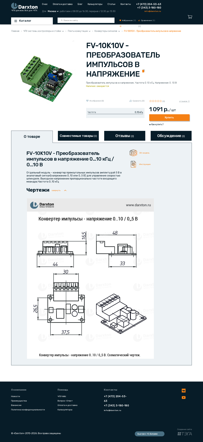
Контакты (126, 4)
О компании (18, 389)
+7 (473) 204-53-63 (148, 4)
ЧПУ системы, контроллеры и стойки (42, 31)
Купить (169, 117)
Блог (80, 4)
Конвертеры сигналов (106, 31)
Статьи (111, 4)
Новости (15, 396)
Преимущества (19, 400)
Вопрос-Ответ (65, 400)
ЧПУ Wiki (62, 396)
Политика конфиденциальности (28, 409)
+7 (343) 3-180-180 (149, 7)
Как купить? (157, 124)
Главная (15, 31)
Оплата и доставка (62, 4)
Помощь (63, 389)
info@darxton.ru (152, 11)
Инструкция (145, 164)
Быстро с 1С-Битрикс (148, 433)
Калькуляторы (95, 4)
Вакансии (16, 405)
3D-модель (144, 153)
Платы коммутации (78, 31)
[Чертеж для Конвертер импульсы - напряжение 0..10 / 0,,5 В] (90, 278)
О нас (45, 4)
